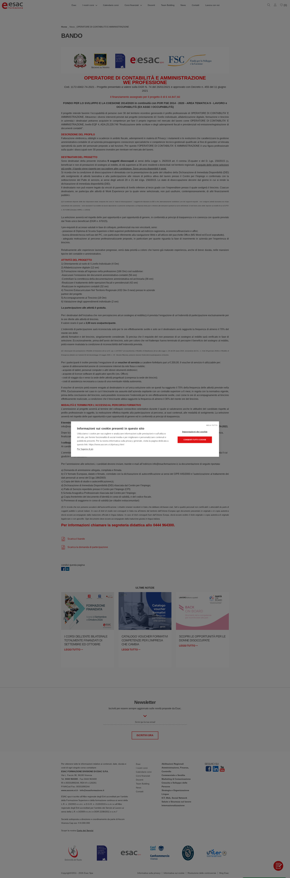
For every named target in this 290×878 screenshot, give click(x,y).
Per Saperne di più (85, 449)
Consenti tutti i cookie (195, 440)
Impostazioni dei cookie (195, 432)
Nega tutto (212, 425)
